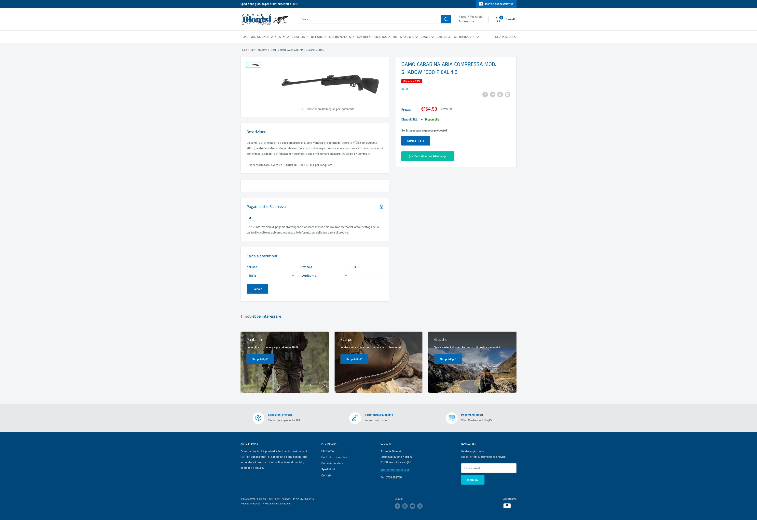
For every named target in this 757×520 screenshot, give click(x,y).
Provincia (306, 267)
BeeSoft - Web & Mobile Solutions (271, 503)
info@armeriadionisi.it (394, 470)
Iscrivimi (472, 480)
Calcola (257, 289)
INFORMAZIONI (503, 36)
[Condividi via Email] (507, 94)
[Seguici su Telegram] (420, 506)
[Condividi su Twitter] (500, 94)
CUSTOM (362, 36)
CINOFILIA (298, 36)
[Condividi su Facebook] (485, 94)
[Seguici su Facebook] (397, 506)
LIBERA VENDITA (340, 36)
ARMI (282, 36)
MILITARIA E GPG (403, 36)
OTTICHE (317, 36)
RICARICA (380, 36)
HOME (244, 36)
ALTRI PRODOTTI (464, 36)
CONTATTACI (415, 141)
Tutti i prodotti (259, 49)
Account (465, 21)
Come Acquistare (332, 463)
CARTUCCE (444, 36)
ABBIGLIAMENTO (262, 36)
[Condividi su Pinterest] (492, 94)
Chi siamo (327, 451)
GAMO (404, 89)
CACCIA (425, 36)
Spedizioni (328, 469)
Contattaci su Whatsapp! (430, 156)
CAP (355, 267)
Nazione (252, 267)
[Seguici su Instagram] (405, 506)
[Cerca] (446, 19)
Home (244, 49)
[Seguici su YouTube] (412, 506)
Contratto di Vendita (334, 457)
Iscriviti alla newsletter (499, 4)
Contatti (326, 475)
